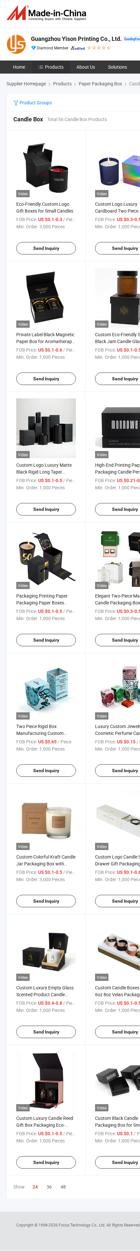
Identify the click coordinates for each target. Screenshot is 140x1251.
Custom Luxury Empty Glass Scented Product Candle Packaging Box (45, 994)
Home (19, 67)
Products (54, 67)
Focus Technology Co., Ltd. (82, 1224)
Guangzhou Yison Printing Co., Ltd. (76, 38)
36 (49, 1187)
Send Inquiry (46, 248)
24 (35, 1187)
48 (63, 1187)
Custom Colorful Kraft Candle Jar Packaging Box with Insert (46, 864)
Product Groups (35, 102)
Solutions (117, 67)
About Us (86, 67)
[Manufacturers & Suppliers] (48, 13)
